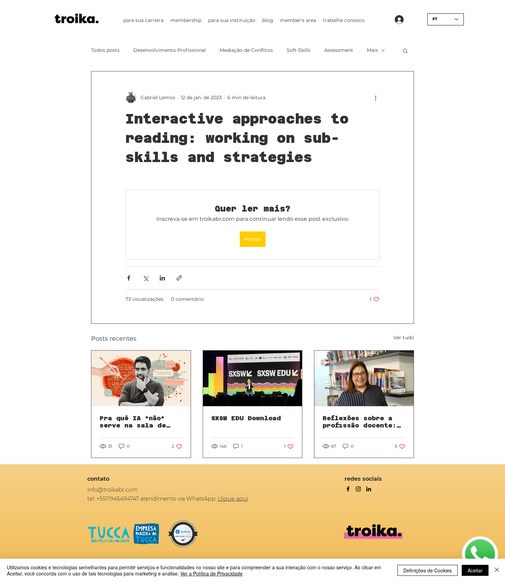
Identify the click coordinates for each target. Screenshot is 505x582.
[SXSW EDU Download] (252, 378)
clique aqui (233, 498)
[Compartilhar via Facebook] (128, 278)
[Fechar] (497, 570)
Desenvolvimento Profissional (169, 50)
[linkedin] (368, 489)
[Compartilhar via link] (179, 278)
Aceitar (475, 570)
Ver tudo (403, 337)
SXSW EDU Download (246, 418)
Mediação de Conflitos (246, 50)
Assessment (338, 50)
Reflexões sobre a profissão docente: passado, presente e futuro (362, 421)
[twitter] (358, 489)
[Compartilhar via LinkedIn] (162, 278)
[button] (143, 20)
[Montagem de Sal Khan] (141, 378)
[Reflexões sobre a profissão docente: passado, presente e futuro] (364, 378)
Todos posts (105, 50)
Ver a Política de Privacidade (211, 573)
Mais (372, 50)
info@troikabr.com (112, 490)
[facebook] (348, 489)
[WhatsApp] (480, 554)
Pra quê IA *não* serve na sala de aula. (133, 421)
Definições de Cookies (427, 570)
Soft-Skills (299, 50)
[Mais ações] (375, 97)
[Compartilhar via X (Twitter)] (145, 278)
